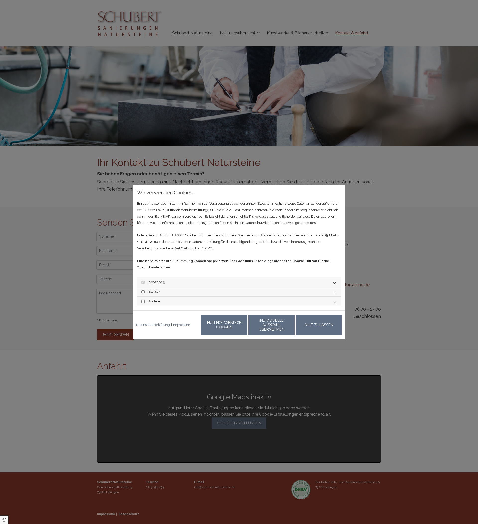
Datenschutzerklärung (153, 325)
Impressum (181, 325)
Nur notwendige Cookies (224, 324)
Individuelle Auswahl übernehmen (271, 325)
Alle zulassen (318, 325)
